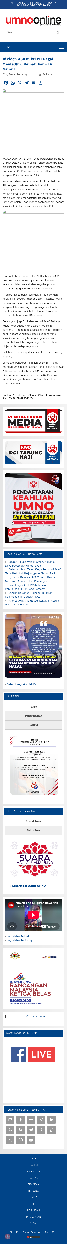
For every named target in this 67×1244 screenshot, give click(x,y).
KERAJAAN (33, 1210)
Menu (7, 47)
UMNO (33, 1197)
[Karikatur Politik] (33, 676)
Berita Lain (48, 74)
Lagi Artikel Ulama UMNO (29, 885)
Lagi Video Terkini (17, 936)
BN (33, 1204)
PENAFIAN (34, 1184)
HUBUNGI (33, 1191)
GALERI (33, 1165)
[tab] (33, 706)
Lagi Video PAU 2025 (19, 940)
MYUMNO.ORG (26, 5)
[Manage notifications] (7, 1236)
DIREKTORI (33, 1172)
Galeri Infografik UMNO (21, 684)
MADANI (33, 1223)
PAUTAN (33, 1178)
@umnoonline (35, 1016)
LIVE (33, 1159)
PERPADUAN (33, 1217)
